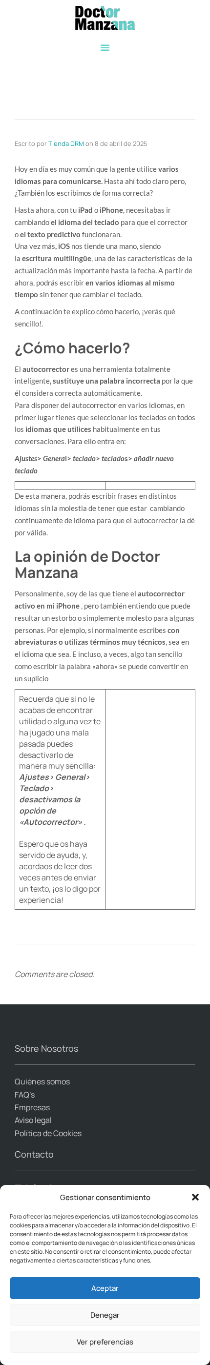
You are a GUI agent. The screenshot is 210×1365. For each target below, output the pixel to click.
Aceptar (105, 1288)
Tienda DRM (66, 143)
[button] (195, 1197)
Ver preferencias (105, 1342)
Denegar (105, 1315)
